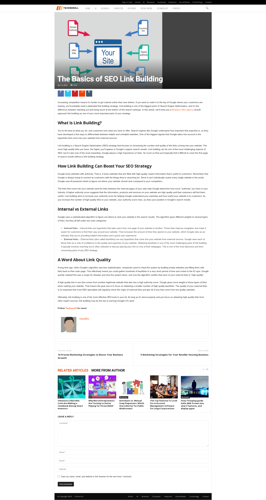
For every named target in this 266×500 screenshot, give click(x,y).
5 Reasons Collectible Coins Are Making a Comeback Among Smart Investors (70, 404)
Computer (161, 2)
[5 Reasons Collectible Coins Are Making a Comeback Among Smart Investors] (71, 386)
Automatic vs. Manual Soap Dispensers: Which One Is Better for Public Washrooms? (131, 404)
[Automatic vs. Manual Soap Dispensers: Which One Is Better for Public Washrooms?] (133, 386)
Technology (197, 2)
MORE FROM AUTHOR (108, 370)
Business (151, 2)
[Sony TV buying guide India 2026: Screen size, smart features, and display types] (195, 386)
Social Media (184, 2)
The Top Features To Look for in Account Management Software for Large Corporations (163, 404)
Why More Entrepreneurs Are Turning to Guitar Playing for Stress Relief (102, 403)
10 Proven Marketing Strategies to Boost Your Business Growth (90, 356)
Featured (172, 2)
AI (144, 2)
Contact (208, 2)
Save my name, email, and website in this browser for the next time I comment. (96, 476)
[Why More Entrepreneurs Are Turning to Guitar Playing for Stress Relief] (102, 386)
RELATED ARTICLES (73, 370)
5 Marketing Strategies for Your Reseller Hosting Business (174, 354)
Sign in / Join (127, 2)
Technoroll (71, 308)
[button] (207, 8)
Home (137, 2)
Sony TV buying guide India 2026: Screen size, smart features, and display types (192, 404)
